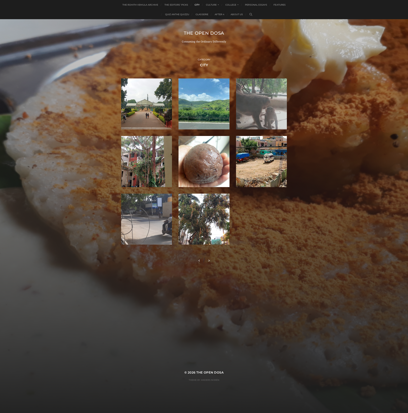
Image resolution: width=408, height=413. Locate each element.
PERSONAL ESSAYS (256, 4)
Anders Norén (210, 380)
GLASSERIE (202, 14)
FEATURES (279, 4)
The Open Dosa (204, 33)
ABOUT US (237, 14)
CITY (197, 4)
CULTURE (211, 4)
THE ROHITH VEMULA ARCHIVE (140, 4)
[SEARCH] (250, 14)
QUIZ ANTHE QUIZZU (177, 14)
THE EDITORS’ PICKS (176, 4)
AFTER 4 (219, 14)
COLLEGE (230, 4)
